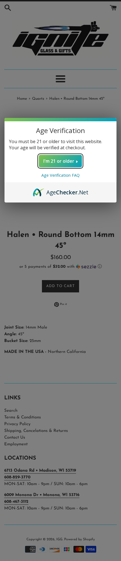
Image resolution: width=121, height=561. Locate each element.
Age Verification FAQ (60, 175)
